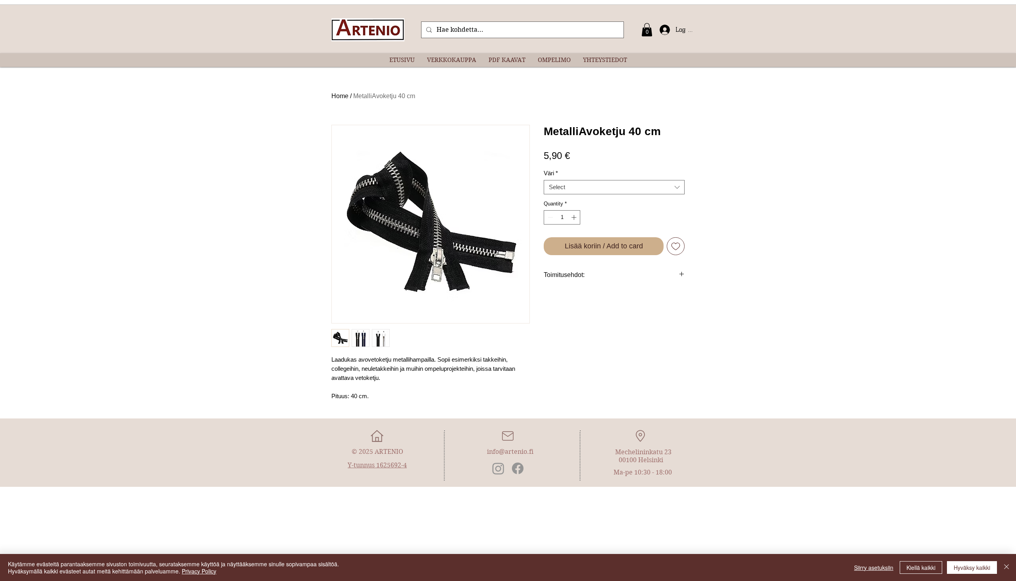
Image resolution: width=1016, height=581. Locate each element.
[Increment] (574, 217)
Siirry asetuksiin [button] (873, 567)
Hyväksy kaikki (972, 567)
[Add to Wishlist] (676, 246)
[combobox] (614, 187)
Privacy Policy (199, 571)
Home (339, 96)
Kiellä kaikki (920, 567)
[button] (646, 29)
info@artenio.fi (510, 451)
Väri (551, 173)
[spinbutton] (562, 217)
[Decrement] (549, 217)
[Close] (1006, 567)
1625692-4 (391, 465)
